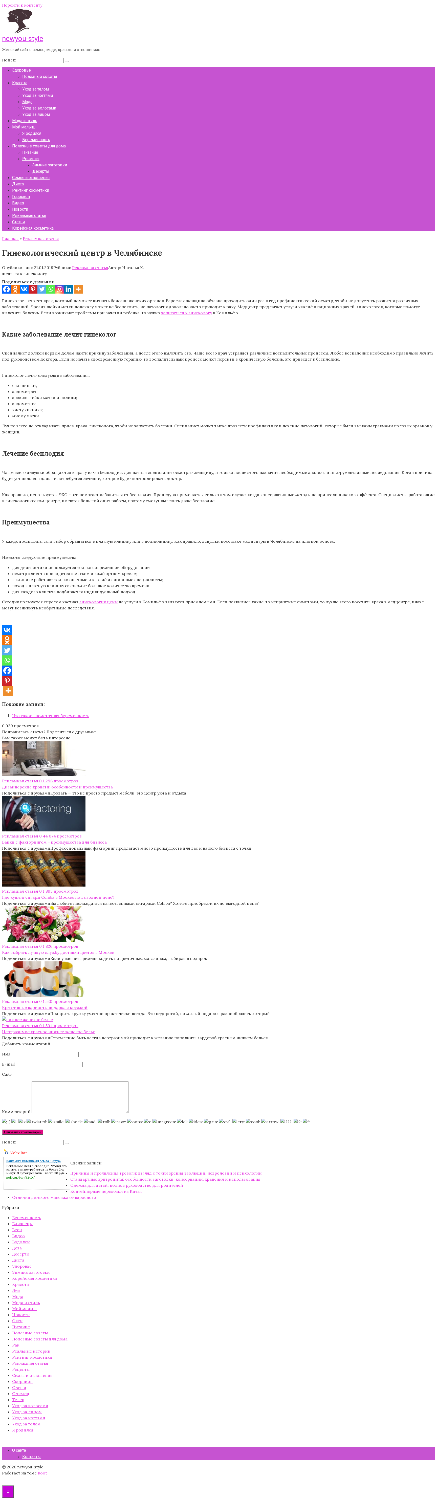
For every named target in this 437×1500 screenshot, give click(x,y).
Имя (6, 1053)
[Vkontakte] (24, 289)
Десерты (40, 171)
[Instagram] (59, 289)
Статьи (18, 221)
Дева (17, 1247)
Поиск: (9, 59)
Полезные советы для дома (39, 146)
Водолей (21, 1241)
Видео (18, 203)
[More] (78, 289)
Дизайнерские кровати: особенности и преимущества (57, 786)
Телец (18, 1399)
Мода (27, 101)
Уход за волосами (39, 108)
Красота (19, 82)
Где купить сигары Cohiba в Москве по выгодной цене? (58, 897)
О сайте (19, 1450)
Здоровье (21, 70)
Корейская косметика (33, 228)
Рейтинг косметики (30, 190)
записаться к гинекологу (186, 312)
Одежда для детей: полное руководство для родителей (126, 1185)
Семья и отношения (31, 177)
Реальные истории (31, 1351)
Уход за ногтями (37, 95)
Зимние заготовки (49, 165)
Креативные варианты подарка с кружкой (45, 1007)
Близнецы (22, 1223)
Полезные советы (39, 76)
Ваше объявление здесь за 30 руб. (33, 1161)
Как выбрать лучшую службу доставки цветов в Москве (58, 952)
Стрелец (20, 1393)
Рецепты (30, 158)
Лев (16, 1290)
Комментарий (16, 1111)
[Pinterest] (33, 289)
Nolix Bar (18, 1152)
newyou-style (22, 38)
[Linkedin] (68, 289)
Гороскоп (21, 196)
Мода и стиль (24, 120)
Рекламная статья (29, 215)
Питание (30, 152)
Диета (18, 184)
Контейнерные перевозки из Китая (106, 1191)
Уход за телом (35, 89)
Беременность (36, 139)
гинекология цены (98, 601)
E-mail (8, 1064)
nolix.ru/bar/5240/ (20, 1177)
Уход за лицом (36, 114)
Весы (17, 1229)
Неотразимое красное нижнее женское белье (48, 1031)
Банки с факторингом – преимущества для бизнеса (54, 842)
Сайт (7, 1074)
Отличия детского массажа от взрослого (54, 1197)
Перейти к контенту (22, 5)
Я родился (31, 133)
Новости (20, 209)
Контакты (31, 1456)
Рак (15, 1345)
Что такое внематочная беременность (50, 715)
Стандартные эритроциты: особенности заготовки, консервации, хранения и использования (165, 1179)
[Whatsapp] (50, 289)
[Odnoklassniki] (15, 289)
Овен (17, 1320)
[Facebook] (6, 289)
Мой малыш (23, 127)
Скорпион (22, 1381)
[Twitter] (41, 289)
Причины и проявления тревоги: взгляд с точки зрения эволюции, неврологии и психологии (166, 1173)
